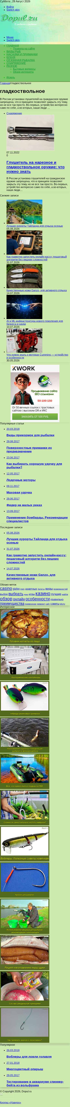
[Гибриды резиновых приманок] (24, 715)
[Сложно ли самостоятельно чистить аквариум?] (24, 824)
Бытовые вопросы (24, 69)
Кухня (11, 57)
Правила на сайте (24, 48)
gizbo (16, 588)
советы (54, 603)
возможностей (61, 589)
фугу (62, 604)
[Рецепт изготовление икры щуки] (24, 969)
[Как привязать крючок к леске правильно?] (24, 1042)
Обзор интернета (23, 72)
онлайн (19, 599)
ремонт (41, 604)
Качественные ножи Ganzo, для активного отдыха (37, 290)
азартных (31, 588)
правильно (56, 599)
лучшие (56, 594)
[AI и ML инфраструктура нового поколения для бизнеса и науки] (24, 318)
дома (26, 594)
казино (42, 593)
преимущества (12, 603)
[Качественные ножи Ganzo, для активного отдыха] (24, 287)
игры (32, 594)
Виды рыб (14, 51)
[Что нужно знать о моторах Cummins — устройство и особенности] (24, 351)
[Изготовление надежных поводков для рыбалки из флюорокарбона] (24, 752)
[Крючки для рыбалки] (24, 897)
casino (6, 588)
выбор (4, 594)
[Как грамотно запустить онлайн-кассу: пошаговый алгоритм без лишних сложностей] (24, 253)
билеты (41, 589)
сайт (48, 604)
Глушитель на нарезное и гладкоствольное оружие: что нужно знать (36, 167)
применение (30, 604)
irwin (22, 589)
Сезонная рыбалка (21, 60)
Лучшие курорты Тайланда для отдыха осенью (35, 226)
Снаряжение (16, 63)
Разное (12, 66)
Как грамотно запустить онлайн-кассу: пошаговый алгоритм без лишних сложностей (37, 258)
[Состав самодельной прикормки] (24, 1005)
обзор (6, 598)
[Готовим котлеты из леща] (24, 643)
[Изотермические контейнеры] (24, 679)
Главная (5, 83)
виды (49, 588)
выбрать (15, 594)
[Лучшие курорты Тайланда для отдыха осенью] (24, 223)
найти (65, 594)
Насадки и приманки (22, 54)
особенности (38, 599)
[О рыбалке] (20, 31)
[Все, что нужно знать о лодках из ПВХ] (24, 788)
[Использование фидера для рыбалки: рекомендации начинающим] (24, 933)
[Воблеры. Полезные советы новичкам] (24, 860)
